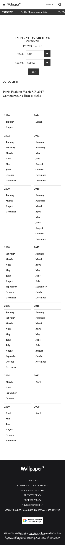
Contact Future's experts (32, 485)
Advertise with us (32, 504)
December (11, 180)
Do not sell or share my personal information (32, 509)
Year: (21, 54)
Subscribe (49, 4)
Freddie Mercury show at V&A (34, 12)
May (8, 164)
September (11, 286)
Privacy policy (32, 495)
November (41, 175)
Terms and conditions (33, 490)
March (39, 121)
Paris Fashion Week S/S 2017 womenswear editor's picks (23, 93)
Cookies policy (32, 500)
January (10, 121)
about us (32, 480)
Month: (19, 63)
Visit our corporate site (36, 534)
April (8, 158)
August (9, 127)
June (8, 169)
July (38, 158)
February (10, 147)
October (10, 175)
